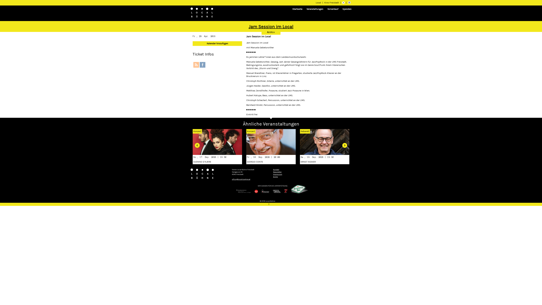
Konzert (251, 131)
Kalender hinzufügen (217, 43)
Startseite (297, 9)
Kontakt (276, 170)
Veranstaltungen (315, 9)
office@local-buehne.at (241, 179)
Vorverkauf (332, 9)
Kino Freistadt (331, 2)
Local (318, 2)
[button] (196, 144)
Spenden (347, 9)
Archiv (271, 32)
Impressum (277, 174)
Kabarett (305, 131)
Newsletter (277, 172)
